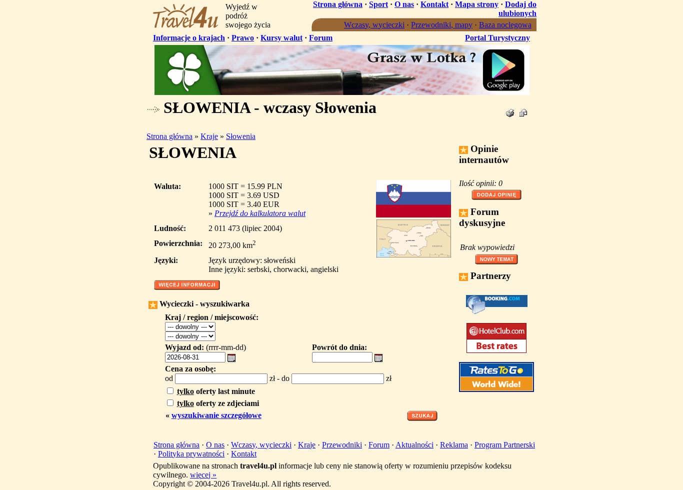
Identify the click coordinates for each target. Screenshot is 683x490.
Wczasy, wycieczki (374, 24)
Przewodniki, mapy (441, 24)
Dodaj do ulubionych (517, 9)
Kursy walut (281, 38)
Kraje (209, 136)
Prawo (243, 38)
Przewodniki (342, 444)
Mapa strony (476, 4)
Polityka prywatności (191, 454)
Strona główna (337, 4)
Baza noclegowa (505, 24)
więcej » (203, 474)
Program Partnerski (504, 444)
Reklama (454, 444)
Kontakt (434, 4)
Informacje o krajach (189, 38)
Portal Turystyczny (497, 38)
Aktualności (415, 444)
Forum (320, 38)
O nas (404, 4)
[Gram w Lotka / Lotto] (342, 92)
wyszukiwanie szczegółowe (217, 415)
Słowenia (241, 136)
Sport (378, 4)
